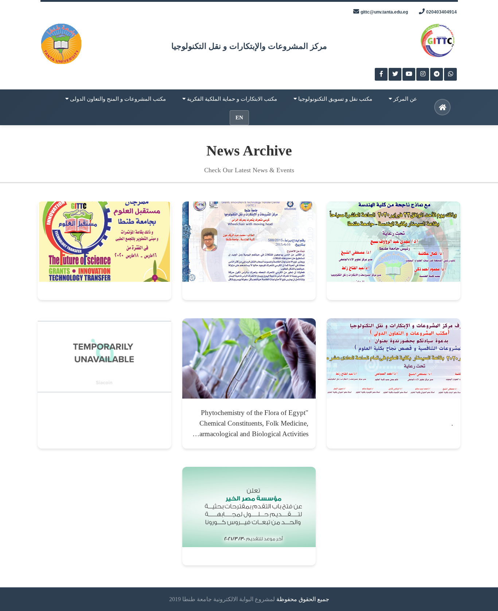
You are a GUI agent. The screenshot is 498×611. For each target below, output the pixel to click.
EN (239, 117)
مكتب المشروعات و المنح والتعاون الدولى (117, 99)
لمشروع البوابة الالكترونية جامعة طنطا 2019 (222, 599)
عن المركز (404, 99)
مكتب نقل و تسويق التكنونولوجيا (334, 99)
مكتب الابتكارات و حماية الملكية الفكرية (231, 99)
